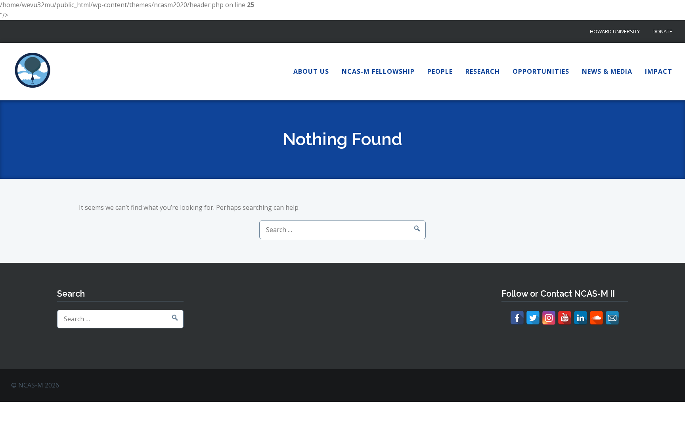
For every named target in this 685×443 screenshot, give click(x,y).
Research (482, 71)
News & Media (607, 71)
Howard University (615, 31)
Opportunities (541, 71)
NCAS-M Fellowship (378, 71)
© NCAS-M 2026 (35, 385)
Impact (658, 71)
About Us (311, 71)
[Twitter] (533, 318)
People (440, 71)
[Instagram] (549, 318)
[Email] (612, 318)
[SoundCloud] (596, 318)
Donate (662, 31)
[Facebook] (517, 318)
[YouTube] (565, 318)
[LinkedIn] (580, 318)
